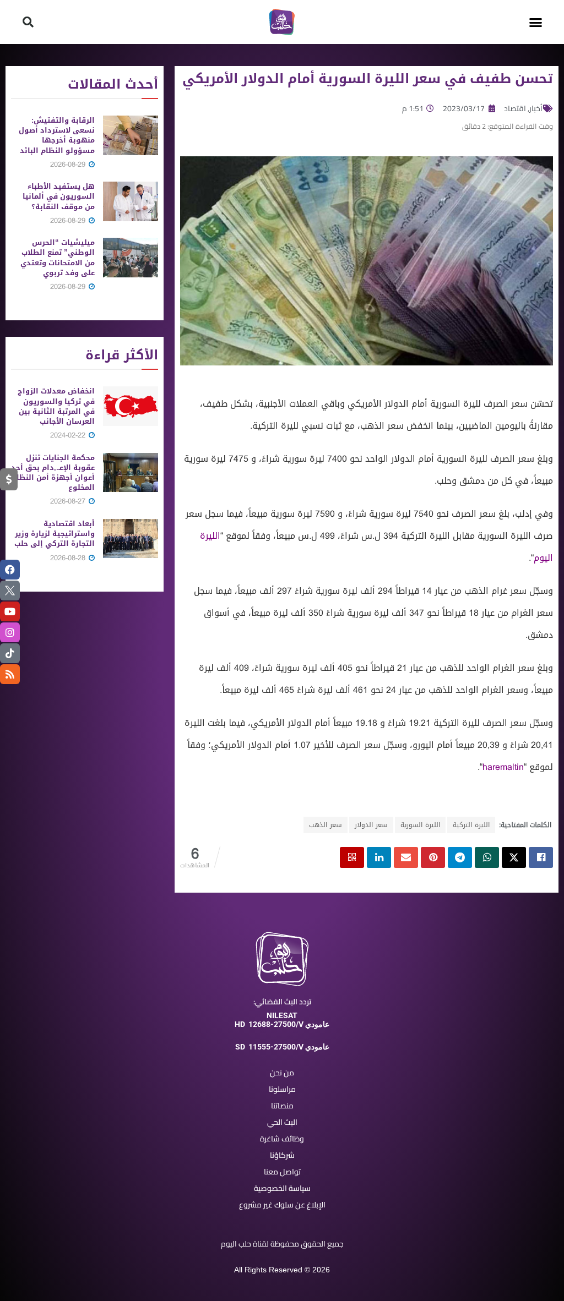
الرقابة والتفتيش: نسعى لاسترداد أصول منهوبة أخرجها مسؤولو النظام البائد (57, 135)
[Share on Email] (406, 857)
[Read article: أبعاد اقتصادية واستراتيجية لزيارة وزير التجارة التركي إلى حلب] (130, 539)
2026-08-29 (69, 164)
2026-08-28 (69, 558)
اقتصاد (515, 108)
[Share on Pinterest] (433, 857)
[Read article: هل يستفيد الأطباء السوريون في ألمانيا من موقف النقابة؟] (130, 201)
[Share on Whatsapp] (487, 857)
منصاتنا (282, 1105)
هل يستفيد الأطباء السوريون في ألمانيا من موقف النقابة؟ (59, 196)
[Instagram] (10, 632)
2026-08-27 (69, 501)
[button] (535, 22)
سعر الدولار (371, 825)
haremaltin (503, 766)
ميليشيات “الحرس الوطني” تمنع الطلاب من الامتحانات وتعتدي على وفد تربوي (57, 258)
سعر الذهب (325, 825)
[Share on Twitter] (514, 857)
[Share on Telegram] (460, 857)
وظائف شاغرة (282, 1138)
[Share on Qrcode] (352, 857)
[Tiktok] (10, 653)
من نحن (282, 1072)
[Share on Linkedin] (379, 857)
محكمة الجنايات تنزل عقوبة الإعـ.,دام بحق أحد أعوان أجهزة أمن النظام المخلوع (53, 473)
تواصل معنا (282, 1172)
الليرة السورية (420, 825)
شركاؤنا (282, 1155)
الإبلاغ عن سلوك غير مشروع (282, 1205)
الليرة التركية (471, 825)
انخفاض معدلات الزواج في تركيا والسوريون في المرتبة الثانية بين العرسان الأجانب (56, 406)
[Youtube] (10, 611)
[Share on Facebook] (541, 857)
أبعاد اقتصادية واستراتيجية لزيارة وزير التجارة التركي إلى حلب (54, 533)
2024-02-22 (69, 435)
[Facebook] (10, 570)
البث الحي (282, 1122)
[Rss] (10, 674)
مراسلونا (282, 1089)
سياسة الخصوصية (282, 1188)
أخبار (536, 108)
